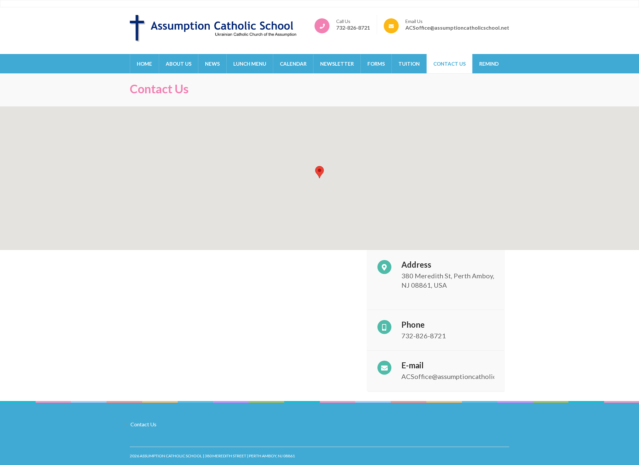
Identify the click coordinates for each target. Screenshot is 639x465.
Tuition (409, 64)
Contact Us (449, 64)
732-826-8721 (353, 27)
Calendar (293, 64)
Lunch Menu (249, 64)
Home (144, 64)
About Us (178, 64)
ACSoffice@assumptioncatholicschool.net (457, 27)
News (212, 64)
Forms (376, 64)
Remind (489, 64)
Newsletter (337, 64)
